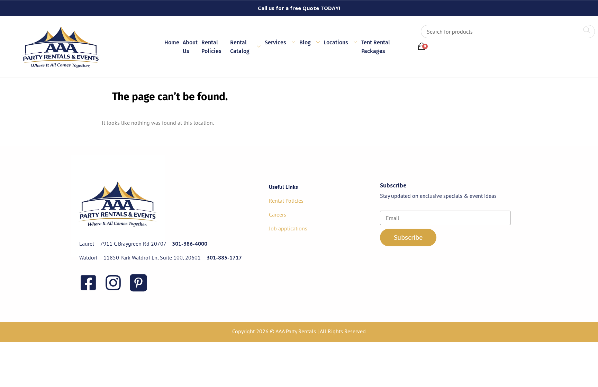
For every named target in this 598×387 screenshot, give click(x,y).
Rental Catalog (240, 47)
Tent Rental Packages (375, 47)
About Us (190, 47)
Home (171, 42)
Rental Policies (211, 47)
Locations (336, 42)
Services (275, 42)
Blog (305, 42)
